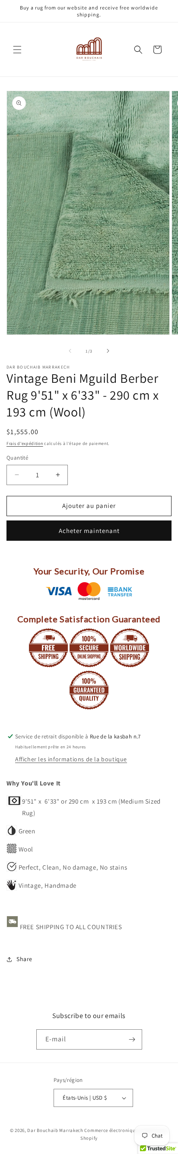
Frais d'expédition (24, 443)
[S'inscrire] (132, 1039)
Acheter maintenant (89, 531)
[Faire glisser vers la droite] (108, 350)
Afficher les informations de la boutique (71, 759)
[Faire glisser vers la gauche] (69, 350)
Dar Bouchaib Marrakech (55, 1130)
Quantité (17, 457)
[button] (17, 49)
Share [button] (24, 959)
